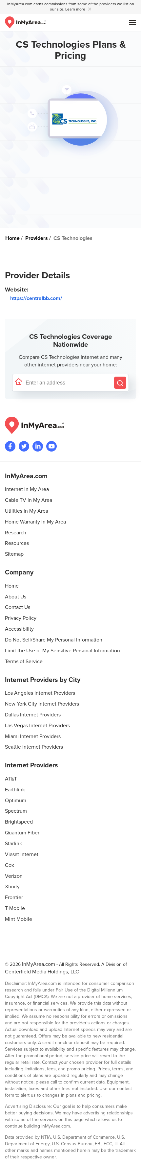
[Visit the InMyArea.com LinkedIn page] (37, 446)
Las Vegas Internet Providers (37, 725)
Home (12, 586)
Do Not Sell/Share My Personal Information (53, 640)
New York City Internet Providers (42, 704)
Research (15, 532)
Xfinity (12, 886)
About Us (15, 597)
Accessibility (19, 629)
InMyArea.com (38, 964)
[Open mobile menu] (132, 22)
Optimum (15, 800)
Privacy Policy (20, 618)
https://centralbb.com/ (36, 298)
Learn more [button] (75, 9)
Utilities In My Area (26, 511)
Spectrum (16, 811)
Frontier (14, 897)
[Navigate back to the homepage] (25, 22)
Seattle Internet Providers (34, 747)
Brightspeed (19, 822)
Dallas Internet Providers (33, 714)
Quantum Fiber (22, 832)
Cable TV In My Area (28, 500)
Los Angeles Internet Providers (40, 693)
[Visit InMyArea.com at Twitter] (24, 446)
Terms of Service (24, 661)
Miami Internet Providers (33, 736)
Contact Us (17, 607)
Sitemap (14, 554)
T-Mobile (15, 908)
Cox (9, 865)
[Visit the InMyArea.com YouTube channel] (51, 446)
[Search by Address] (120, 383)
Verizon (14, 876)
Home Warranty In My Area (35, 522)
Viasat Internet (21, 854)
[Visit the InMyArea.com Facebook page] (10, 446)
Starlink (13, 843)
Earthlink (15, 789)
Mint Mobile (18, 919)
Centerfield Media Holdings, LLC (42, 971)
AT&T (11, 779)
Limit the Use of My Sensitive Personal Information (62, 650)
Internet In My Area (27, 489)
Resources (17, 543)
